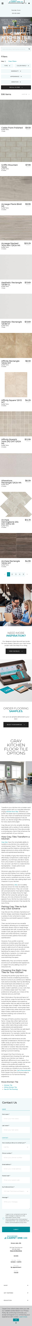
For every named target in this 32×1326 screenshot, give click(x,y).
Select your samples (14, 724)
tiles (16, 885)
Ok (16, 1320)
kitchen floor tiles (12, 811)
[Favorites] (25, 3)
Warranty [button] (15, 71)
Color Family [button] (21, 65)
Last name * (5, 1125)
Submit (15, 1229)
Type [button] (6, 65)
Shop (6, 1285)
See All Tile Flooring (11, 1089)
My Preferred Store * (8, 1187)
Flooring (13, 20)
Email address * (6, 1164)
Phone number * (7, 1153)
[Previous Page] (5, 574)
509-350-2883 (16, 13)
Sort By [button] (24, 94)
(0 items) (29, 3)
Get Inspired (8, 1293)
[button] (22, 3)
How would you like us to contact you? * (14, 1142)
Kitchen (26, 20)
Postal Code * (6, 1175)
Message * (5, 1197)
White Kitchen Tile (10, 1087)
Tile (20, 20)
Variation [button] (14, 82)
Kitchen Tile (8, 1085)
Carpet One (4, 20)
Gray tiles (4, 842)
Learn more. (23, 1317)
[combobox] (14, 49)
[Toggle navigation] (2, 3)
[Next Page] (27, 574)
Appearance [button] (14, 76)
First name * (5, 1114)
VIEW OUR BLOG (14, 651)
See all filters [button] (14, 87)
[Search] (29, 49)
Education (8, 1300)
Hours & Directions (16, 1251)
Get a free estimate (23, 1070)
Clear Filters (12, 61)
